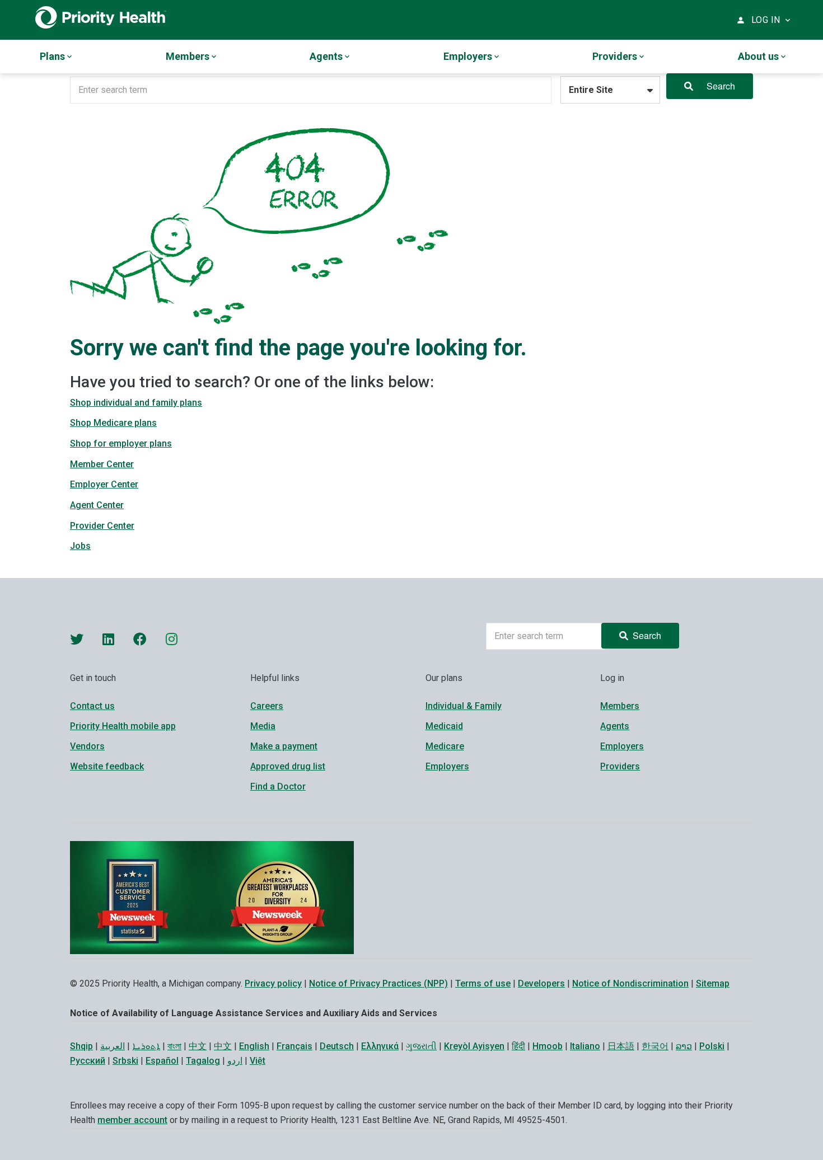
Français (294, 1046)
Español (162, 1060)
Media (262, 726)
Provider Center (102, 525)
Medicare (444, 746)
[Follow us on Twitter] (76, 639)
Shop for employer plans (121, 443)
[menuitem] (57, 56)
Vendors (87, 746)
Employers (447, 766)
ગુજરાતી (421, 1046)
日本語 (620, 1046)
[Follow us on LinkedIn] (108, 639)
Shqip (81, 1046)
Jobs (80, 546)
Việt (257, 1060)
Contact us (92, 706)
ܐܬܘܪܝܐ (146, 1046)
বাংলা (174, 1046)
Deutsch (337, 1046)
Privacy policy (273, 983)
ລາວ (684, 1046)
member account (132, 1120)
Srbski (125, 1060)
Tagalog (203, 1060)
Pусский (87, 1060)
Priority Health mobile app (123, 726)
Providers (620, 766)
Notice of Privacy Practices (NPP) (378, 983)
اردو (234, 1060)
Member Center (102, 464)
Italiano (585, 1046)
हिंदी (518, 1046)
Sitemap (713, 983)
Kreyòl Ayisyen (474, 1046)
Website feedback (107, 766)
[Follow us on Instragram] (171, 639)
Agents (614, 726)
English (254, 1046)
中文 (198, 1046)
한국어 (655, 1046)
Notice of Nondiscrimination (630, 983)
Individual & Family (463, 706)
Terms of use (483, 983)
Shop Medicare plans (113, 422)
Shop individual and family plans (136, 402)
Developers (541, 983)
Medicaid (444, 726)
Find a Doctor (278, 786)
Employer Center (104, 484)
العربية (112, 1046)
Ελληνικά (380, 1046)
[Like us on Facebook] (140, 639)
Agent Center (97, 505)
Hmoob (547, 1046)
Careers (266, 706)
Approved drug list (287, 766)
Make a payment (283, 746)
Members (619, 706)
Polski (711, 1046)
